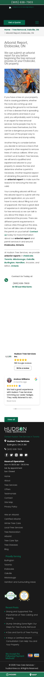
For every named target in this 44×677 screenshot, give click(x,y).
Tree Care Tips (11, 540)
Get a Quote (14, 22)
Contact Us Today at (22, 276)
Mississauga (19, 259)
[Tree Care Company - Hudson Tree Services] (22, 13)
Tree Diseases (11, 544)
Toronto (8, 259)
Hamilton (20, 262)
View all (11, 419)
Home (7, 476)
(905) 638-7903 (14, 449)
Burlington (9, 262)
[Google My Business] (26, 455)
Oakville (30, 259)
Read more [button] (11, 401)
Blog (6, 549)
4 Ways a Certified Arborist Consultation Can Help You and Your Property (21, 641)
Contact (8, 497)
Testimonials (10, 493)
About (7, 480)
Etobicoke (28, 255)
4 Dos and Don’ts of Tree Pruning (22, 632)
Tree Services (10, 485)
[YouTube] (21, 455)
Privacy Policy (10, 506)
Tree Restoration (12, 532)
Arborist (8, 536)
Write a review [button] (22, 368)
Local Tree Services (13, 527)
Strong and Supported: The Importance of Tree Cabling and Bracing (22, 615)
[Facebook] (6, 455)
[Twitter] (11, 455)
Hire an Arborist (11, 514)
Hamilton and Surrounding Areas (20, 582)
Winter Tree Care (12, 523)
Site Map (8, 502)
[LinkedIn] (16, 455)
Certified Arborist (12, 519)
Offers (7, 489)
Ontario (15, 265)
